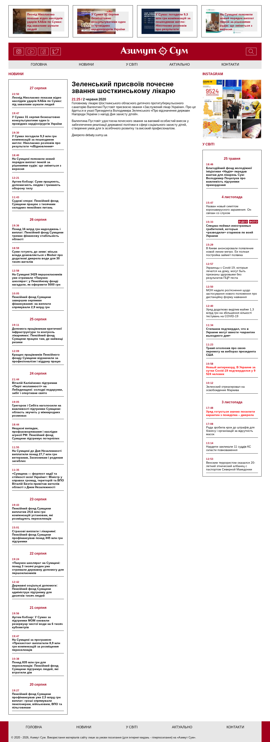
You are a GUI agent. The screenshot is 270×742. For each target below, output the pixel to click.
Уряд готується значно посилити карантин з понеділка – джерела (230, 413)
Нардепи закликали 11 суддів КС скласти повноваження (228, 448)
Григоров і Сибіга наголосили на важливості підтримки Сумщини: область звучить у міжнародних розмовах (36, 410)
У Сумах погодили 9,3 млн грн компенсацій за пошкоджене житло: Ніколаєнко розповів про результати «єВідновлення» (173, 24)
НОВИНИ (16, 74)
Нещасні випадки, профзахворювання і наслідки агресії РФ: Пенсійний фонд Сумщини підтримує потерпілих (35, 433)
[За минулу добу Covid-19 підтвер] (212, 109)
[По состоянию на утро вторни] (232, 89)
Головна (39, 64)
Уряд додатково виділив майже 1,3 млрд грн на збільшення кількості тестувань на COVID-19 (230, 313)
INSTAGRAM (212, 74)
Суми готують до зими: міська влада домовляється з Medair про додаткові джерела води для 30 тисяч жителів (37, 256)
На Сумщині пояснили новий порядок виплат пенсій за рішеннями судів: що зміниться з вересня (237, 22)
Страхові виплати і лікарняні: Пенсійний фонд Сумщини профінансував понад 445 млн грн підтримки (37, 536)
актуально (179, 64)
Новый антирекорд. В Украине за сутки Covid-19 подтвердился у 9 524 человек (230, 371)
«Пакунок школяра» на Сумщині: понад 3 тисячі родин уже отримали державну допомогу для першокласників (38, 568)
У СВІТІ (208, 144)
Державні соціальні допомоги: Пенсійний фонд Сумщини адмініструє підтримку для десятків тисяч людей (35, 590)
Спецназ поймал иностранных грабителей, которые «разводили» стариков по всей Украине (229, 230)
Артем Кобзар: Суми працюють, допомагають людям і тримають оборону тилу (36, 185)
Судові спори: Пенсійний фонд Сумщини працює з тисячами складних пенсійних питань (35, 204)
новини (86, 64)
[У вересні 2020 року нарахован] (251, 128)
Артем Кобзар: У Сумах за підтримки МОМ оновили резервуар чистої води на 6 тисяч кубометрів (37, 622)
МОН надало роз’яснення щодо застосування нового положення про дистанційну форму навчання (231, 293)
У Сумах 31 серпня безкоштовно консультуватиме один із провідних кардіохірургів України (108, 22)
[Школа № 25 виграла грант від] (232, 128)
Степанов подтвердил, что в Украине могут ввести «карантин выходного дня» (230, 332)
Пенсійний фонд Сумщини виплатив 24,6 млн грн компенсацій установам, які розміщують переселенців (32, 513)
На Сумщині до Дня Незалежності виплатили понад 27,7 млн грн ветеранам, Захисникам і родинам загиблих (37, 456)
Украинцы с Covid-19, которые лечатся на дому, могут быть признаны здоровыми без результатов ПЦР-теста (227, 272)
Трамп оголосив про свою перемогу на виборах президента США (231, 351)
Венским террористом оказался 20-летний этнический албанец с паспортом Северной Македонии (230, 466)
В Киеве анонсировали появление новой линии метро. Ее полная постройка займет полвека (230, 251)
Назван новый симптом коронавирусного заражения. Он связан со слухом (228, 209)
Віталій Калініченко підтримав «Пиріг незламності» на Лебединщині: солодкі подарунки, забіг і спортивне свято (37, 388)
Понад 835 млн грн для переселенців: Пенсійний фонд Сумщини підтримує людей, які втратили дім (35, 667)
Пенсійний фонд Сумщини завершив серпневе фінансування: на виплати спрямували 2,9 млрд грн (31, 302)
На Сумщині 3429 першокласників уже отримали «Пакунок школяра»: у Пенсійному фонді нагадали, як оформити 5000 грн (37, 279)
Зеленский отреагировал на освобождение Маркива (225, 388)
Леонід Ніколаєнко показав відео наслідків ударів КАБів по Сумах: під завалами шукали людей (45, 22)
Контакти (230, 64)
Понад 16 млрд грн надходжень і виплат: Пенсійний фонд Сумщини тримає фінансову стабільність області (37, 234)
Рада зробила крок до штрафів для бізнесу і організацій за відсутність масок (230, 431)
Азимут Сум (186, 737)
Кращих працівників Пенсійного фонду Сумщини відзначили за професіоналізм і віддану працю (36, 358)
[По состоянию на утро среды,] (212, 89)
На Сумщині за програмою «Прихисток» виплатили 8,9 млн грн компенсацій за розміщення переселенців (36, 644)
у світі (132, 64)
